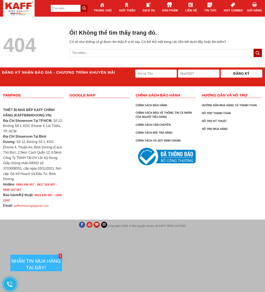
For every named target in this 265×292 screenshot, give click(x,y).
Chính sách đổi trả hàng (154, 132)
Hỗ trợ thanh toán (216, 113)
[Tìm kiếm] (84, 8)
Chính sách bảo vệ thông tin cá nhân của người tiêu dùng (164, 115)
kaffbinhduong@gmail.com (31, 205)
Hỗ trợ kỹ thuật (214, 121)
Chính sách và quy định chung (158, 140)
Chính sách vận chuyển (153, 124)
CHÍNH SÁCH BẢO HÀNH (151, 105)
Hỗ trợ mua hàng (215, 129)
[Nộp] (258, 53)
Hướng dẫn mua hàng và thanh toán (229, 105)
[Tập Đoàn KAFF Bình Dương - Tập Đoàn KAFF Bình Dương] (24, 8)
